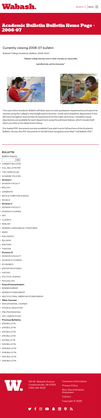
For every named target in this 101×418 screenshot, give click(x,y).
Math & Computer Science (15, 196)
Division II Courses (11, 211)
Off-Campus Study (11, 316)
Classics (6, 220)
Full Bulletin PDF (11, 168)
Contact (66, 396)
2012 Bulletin (9, 336)
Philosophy (8, 236)
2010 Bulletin (9, 344)
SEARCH (80, 7)
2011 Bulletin (8, 340)
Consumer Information (74, 381)
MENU (91, 7)
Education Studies (11, 268)
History (6, 272)
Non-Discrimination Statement (73, 391)
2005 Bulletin (9, 361)
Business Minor (10, 288)
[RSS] (71, 409)
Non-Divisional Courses (14, 304)
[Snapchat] (53, 409)
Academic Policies (11, 176)
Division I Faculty (11, 183)
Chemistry (7, 192)
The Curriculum (10, 172)
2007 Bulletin (9, 356)
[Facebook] (35, 409)
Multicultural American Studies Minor (22, 296)
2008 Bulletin (9, 352)
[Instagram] (40, 409)
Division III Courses (12, 260)
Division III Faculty (11, 256)
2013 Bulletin (9, 332)
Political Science (11, 277)
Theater (6, 249)
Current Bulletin (11, 164)
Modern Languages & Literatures (19, 228)
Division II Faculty (11, 207)
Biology (6, 187)
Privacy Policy (70, 385)
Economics (7, 264)
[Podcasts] (65, 409)
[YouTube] (47, 409)
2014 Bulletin (9, 327)
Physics (6, 200)
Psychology (8, 281)
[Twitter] (29, 409)
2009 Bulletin (9, 348)
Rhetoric (7, 244)
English (6, 224)
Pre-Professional (11, 312)
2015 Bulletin (9, 323)
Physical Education (12, 308)
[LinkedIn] (59, 409)
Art (4, 215)
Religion (6, 240)
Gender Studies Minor (13, 292)
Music (5, 232)
